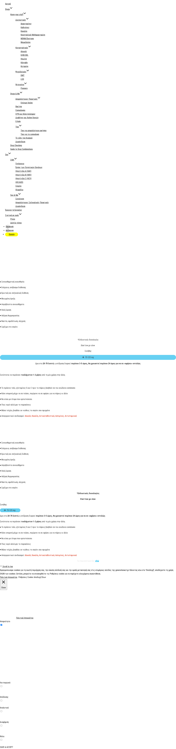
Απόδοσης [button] (4, 697)
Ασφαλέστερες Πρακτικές (26, 99)
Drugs (7, 9)
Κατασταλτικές (21, 48)
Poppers (24, 88)
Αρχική (8, 4)
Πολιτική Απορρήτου (8, 577)
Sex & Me (14, 195)
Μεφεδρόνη (25, 42)
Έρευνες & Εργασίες (13, 210)
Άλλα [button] (2, 736)
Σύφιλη (18, 186)
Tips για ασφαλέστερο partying (33, 130)
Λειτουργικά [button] (5, 682)
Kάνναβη (24, 62)
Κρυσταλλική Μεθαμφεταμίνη (33, 35)
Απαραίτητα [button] (5, 621)
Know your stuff (16, 14)
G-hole (18, 121)
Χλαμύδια (19, 190)
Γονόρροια (19, 163)
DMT (22, 75)
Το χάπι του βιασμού (23, 138)
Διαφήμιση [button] (4, 722)
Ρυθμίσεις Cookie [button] (26, 577)
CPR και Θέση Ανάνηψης (25, 114)
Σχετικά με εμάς (12, 215)
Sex (6, 154)
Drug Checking (16, 145)
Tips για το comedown (30, 134)
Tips (17, 127)
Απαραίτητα (8, 625)
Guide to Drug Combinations (21, 149)
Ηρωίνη (24, 59)
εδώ (97, 561)
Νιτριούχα (19, 84)
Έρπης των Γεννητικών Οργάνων (28, 167)
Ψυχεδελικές (20, 72)
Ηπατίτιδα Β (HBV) (23, 175)
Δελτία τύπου (16, 223)
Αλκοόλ (24, 51)
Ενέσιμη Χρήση (27, 103)
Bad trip (18, 106)
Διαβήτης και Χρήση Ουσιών (27, 117)
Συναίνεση (19, 199)
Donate (12, 234)
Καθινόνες (25, 27)
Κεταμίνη (24, 66)
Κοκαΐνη (24, 31)
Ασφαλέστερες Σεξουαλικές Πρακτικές (32, 202)
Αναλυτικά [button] (4, 707)
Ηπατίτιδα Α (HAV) (23, 171)
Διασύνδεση (20, 141)
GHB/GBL (24, 55)
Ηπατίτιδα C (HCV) (23, 178)
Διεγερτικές (20, 20)
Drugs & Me (15, 94)
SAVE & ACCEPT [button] (6, 747)
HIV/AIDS (19, 182)
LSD (22, 79)
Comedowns (20, 110)
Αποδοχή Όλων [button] (40, 577)
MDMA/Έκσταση (27, 38)
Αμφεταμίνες (26, 23)
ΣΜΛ (12, 160)
